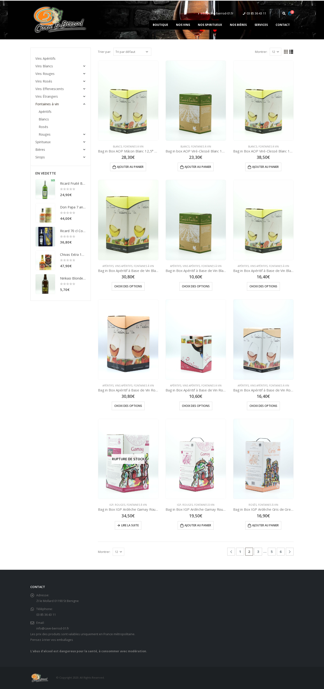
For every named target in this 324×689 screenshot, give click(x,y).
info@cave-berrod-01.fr (217, 13)
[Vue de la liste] (291, 52)
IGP (111, 504)
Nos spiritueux (210, 25)
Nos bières (238, 25)
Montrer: (261, 52)
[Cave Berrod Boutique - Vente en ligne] (60, 20)
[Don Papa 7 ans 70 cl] (45, 213)
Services (261, 25)
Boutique (160, 25)
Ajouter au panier (130, 167)
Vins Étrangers (46, 96)
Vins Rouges (45, 73)
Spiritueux (43, 142)
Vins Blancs (44, 66)
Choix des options (128, 286)
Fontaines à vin (133, 146)
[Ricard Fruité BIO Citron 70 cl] (45, 189)
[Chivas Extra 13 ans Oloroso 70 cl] (45, 260)
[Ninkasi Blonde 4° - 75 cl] (45, 284)
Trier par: (104, 52)
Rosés (253, 504)
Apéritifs (108, 266)
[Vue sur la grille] (286, 52)
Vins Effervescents (49, 89)
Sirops (40, 157)
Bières (40, 149)
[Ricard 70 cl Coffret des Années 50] (45, 237)
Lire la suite (130, 525)
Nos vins (183, 25)
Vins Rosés (43, 81)
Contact (283, 25)
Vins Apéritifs (123, 266)
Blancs (117, 146)
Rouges (120, 504)
